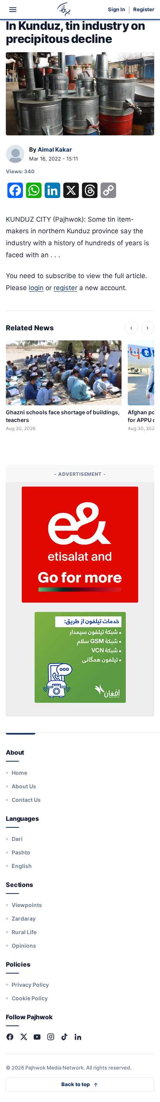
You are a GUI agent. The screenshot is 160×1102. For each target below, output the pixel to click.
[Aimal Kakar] (15, 154)
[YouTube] (37, 1037)
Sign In (116, 9)
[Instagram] (51, 1037)
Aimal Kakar (55, 149)
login (36, 288)
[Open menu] (13, 9)
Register (143, 9)
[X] (23, 1037)
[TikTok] (64, 1037)
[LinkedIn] (78, 1037)
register (65, 288)
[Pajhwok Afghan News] (63, 9)
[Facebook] (10, 1037)
